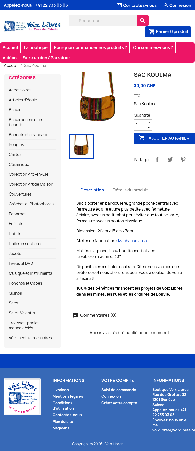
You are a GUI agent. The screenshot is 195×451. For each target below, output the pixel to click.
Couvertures (20, 194)
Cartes (15, 154)
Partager (157, 159)
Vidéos (10, 57)
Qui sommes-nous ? (153, 47)
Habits (15, 233)
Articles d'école (23, 100)
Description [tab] (92, 190)
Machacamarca (132, 241)
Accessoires (20, 90)
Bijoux (14, 109)
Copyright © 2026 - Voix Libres (97, 444)
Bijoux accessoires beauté (26, 122)
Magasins (61, 428)
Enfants (16, 224)
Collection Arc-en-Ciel (29, 174)
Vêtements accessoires (30, 338)
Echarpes (17, 214)
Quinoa (15, 293)
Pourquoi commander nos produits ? (90, 47)
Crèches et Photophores (31, 204)
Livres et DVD (21, 263)
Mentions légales (68, 396)
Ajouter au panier (164, 138)
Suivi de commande (118, 389)
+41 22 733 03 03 (51, 5)
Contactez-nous (67, 414)
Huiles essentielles (25, 243)
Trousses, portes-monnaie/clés (25, 325)
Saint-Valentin (22, 313)
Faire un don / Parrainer (46, 57)
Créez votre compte (119, 402)
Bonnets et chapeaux (28, 134)
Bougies (16, 144)
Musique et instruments (30, 273)
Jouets (15, 253)
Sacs (13, 303)
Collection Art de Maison (31, 184)
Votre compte (117, 380)
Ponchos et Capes (25, 283)
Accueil (10, 47)
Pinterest (183, 159)
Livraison (61, 389)
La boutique (36, 47)
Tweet (170, 159)
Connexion (111, 396)
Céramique (19, 164)
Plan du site (63, 421)
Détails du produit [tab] (130, 190)
